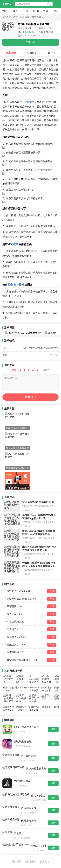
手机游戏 (24, 17)
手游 (25, 11)
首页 (5, 11)
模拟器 (18, 284)
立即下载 (30, 42)
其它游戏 (36, 17)
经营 (10, 284)
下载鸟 (6, 4)
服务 (40, 261)
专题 (45, 11)
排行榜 (36, 11)
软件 (15, 11)
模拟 (15, 244)
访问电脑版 (30, 861)
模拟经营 (32, 102)
